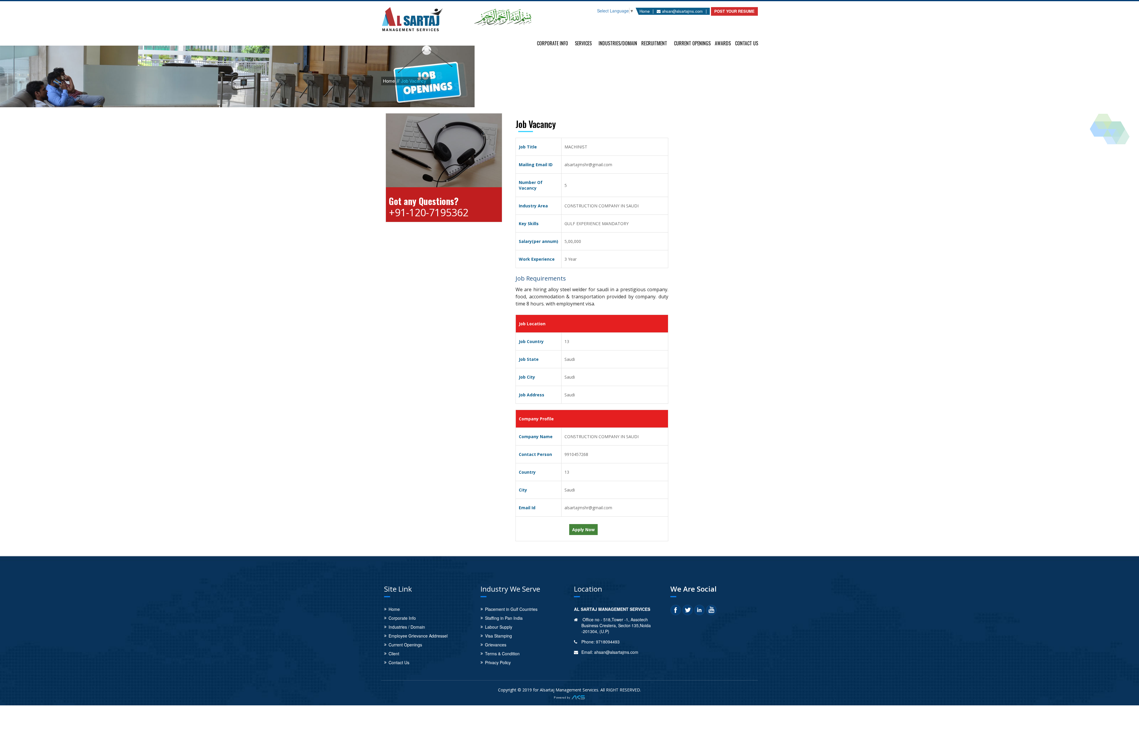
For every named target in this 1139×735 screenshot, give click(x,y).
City (523, 490)
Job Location (532, 323)
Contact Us (746, 43)
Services (583, 43)
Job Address (531, 395)
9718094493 (608, 642)
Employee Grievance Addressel (418, 636)
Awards (723, 43)
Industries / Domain (407, 627)
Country (527, 472)
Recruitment (654, 43)
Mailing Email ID (536, 164)
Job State (529, 359)
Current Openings (692, 43)
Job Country (531, 341)
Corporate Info (552, 43)
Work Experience (537, 259)
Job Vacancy (413, 81)
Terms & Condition (502, 653)
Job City (527, 377)
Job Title (528, 147)
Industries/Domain (618, 43)
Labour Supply (498, 627)
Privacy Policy (498, 662)
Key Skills (529, 223)
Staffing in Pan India (504, 618)
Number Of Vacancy (531, 185)
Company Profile (536, 419)
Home (645, 11)
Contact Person (535, 454)
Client (394, 653)
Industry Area (533, 206)
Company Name (536, 436)
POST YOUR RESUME (734, 11)
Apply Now (583, 529)
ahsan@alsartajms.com (682, 11)
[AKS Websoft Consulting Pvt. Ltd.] (569, 696)
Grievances (495, 645)
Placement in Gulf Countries (511, 609)
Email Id (527, 507)
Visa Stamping (498, 636)
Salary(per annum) (538, 241)
